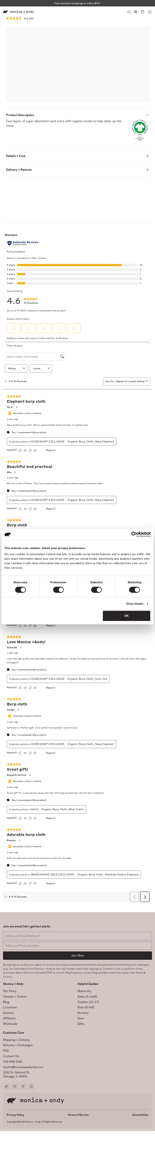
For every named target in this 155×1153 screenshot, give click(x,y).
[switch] (58, 590)
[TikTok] (6, 1086)
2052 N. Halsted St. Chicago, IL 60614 (16, 1074)
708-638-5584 (12, 1061)
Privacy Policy (15, 1114)
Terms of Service (78, 1114)
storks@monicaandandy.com (23, 1067)
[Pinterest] (31, 1086)
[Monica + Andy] (18, 11)
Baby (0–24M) (87, 996)
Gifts (81, 1024)
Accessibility (140, 1114)
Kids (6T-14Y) (86, 1007)
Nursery (83, 1013)
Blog (6, 1002)
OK (126, 615)
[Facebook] (23, 1086)
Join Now (77, 955)
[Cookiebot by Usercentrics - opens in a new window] (134, 534)
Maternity (84, 991)
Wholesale (10, 1024)
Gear (81, 1018)
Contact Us (11, 1056)
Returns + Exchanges (18, 1045)
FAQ (6, 1050)
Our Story (9, 991)
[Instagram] (14, 1086)
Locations (10, 1007)
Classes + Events (15, 996)
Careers (8, 1013)
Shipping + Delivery (16, 1040)
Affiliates (9, 1018)
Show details (134, 603)
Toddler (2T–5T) (88, 1002)
